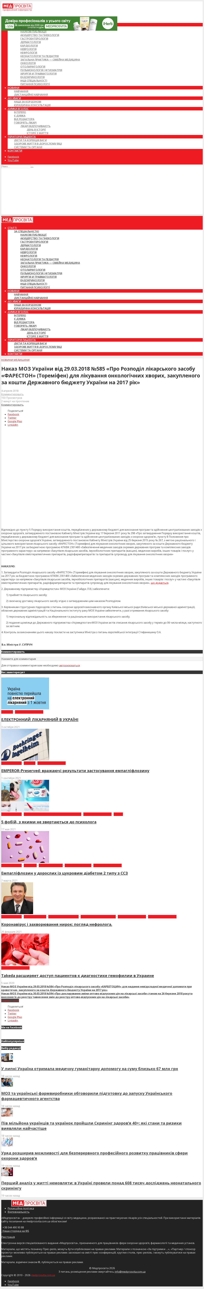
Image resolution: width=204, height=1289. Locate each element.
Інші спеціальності (33, 80)
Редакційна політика (21, 1208)
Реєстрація (8, 1237)
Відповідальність (18, 1212)
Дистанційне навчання (31, 94)
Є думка (20, 115)
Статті (12, 24)
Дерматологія (30, 42)
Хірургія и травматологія (38, 73)
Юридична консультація (32, 105)
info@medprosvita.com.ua (130, 1271)
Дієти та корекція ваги (30, 140)
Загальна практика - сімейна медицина (52, 814)
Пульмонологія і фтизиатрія (41, 70)
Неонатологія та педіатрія (39, 56)
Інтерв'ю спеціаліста (63, 916)
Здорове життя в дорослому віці (38, 143)
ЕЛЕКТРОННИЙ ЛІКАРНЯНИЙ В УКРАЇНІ (39, 719)
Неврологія (28, 49)
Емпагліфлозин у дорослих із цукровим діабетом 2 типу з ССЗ (64, 873)
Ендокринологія (32, 77)
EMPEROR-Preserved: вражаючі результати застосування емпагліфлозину (75, 770)
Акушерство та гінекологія (39, 35)
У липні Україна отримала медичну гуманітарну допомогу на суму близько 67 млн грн (89, 1068)
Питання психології (35, 84)
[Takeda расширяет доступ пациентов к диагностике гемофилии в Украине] (25, 964)
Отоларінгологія (32, 66)
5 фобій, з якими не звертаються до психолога (48, 821)
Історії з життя (37, 133)
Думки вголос (18, 108)
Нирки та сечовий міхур (98, 916)
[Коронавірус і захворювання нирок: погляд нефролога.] (17, 913)
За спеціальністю (26, 28)
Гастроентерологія (34, 38)
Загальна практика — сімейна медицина (50, 59)
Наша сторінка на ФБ (15, 1231)
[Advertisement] (102, 192)
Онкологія (28, 63)
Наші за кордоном (27, 101)
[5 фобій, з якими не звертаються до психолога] (25, 810)
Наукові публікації (33, 31)
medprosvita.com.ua (43, 1275)
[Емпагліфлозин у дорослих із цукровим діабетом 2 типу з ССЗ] (25, 862)
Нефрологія (28, 52)
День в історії (36, 129)
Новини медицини (15, 360)
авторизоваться (69, 665)
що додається (159, 583)
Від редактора (24, 119)
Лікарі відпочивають (35, 126)
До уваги (14, 98)
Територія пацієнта (22, 136)
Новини (13, 87)
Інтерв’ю (20, 112)
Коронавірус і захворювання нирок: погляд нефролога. (56, 924)
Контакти (15, 150)
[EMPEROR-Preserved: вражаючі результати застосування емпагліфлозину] (25, 759)
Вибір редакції (11, 763)
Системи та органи (28, 147)
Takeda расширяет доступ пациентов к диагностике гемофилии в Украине (77, 975)
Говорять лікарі (25, 122)
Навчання (21, 91)
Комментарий (10, 1000)
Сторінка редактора (162, 916)
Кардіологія (29, 45)
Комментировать (12, 394)
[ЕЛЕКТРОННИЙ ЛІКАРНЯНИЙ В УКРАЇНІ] (25, 708)
